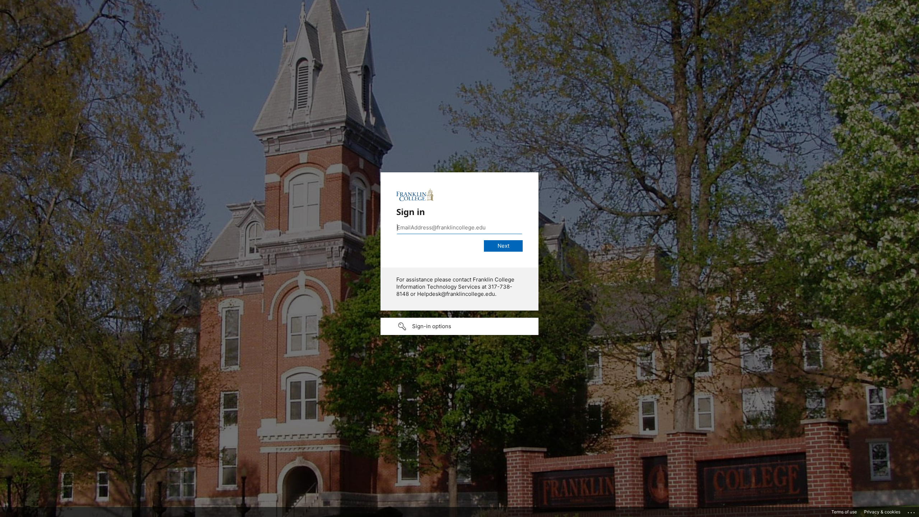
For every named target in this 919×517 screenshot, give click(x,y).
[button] (459, 326)
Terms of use (844, 511)
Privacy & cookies (882, 511)
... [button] (912, 510)
